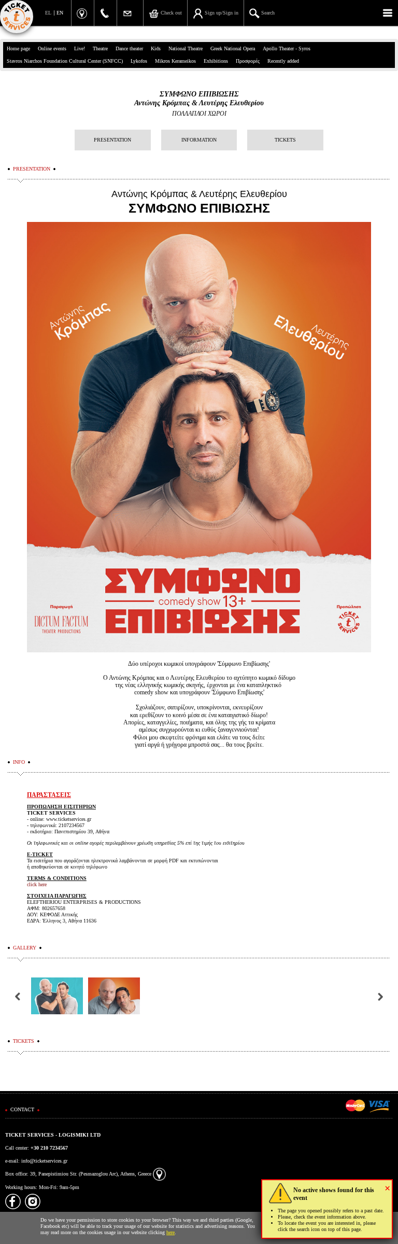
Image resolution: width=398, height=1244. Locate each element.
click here (37, 884)
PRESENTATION (112, 140)
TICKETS (285, 140)
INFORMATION (199, 140)
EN (59, 13)
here (170, 1232)
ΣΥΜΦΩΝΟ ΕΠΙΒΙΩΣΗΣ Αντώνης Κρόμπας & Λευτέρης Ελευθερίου (199, 98)
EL (48, 13)
